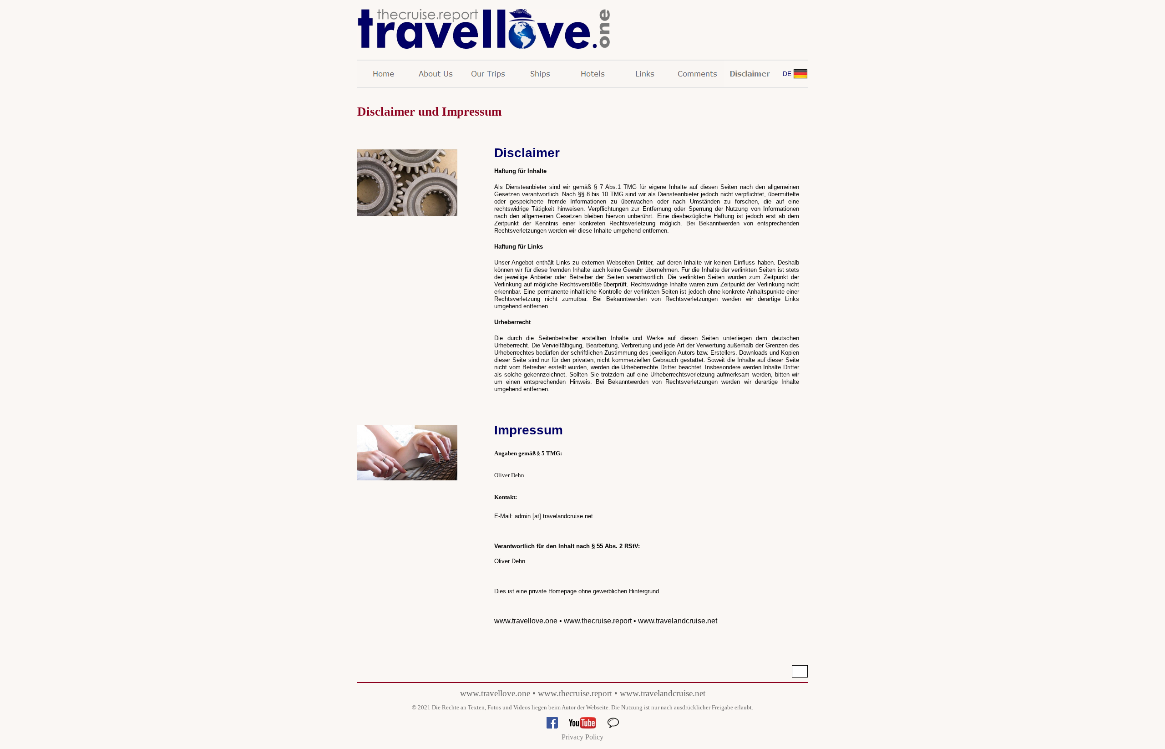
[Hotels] (593, 74)
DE (787, 73)
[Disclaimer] (750, 74)
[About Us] (436, 74)
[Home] (383, 74)
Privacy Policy (582, 737)
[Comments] (697, 74)
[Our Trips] (488, 74)
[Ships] (540, 74)
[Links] (645, 74)
